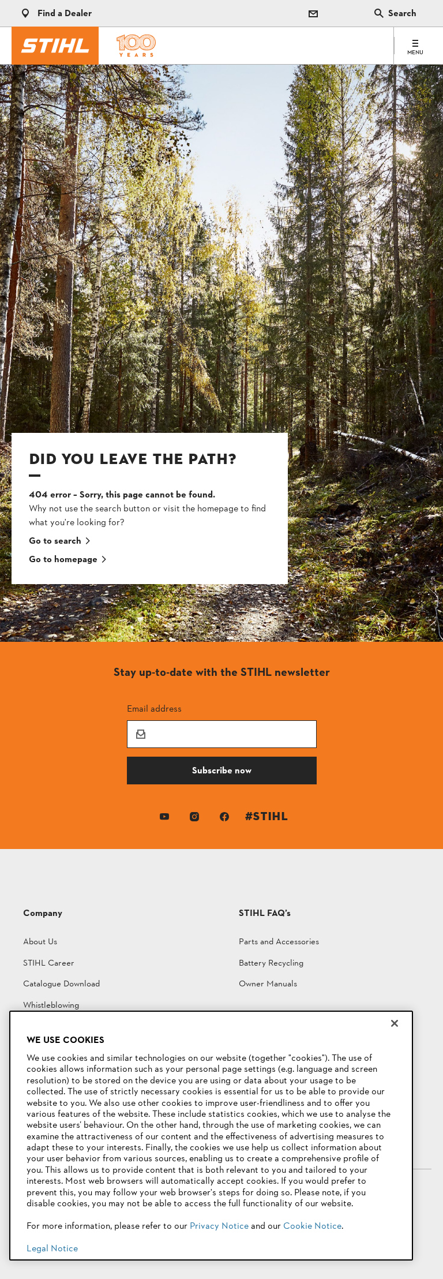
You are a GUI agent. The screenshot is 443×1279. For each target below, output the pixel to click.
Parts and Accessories (279, 943)
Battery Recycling (271, 964)
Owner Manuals (268, 985)
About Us (40, 943)
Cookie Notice (312, 1226)
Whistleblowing (51, 1006)
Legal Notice (52, 1249)
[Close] (394, 1023)
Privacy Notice (219, 1226)
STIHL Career (48, 964)
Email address (154, 708)
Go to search (55, 541)
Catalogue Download (61, 985)
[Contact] (313, 13)
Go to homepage (63, 559)
